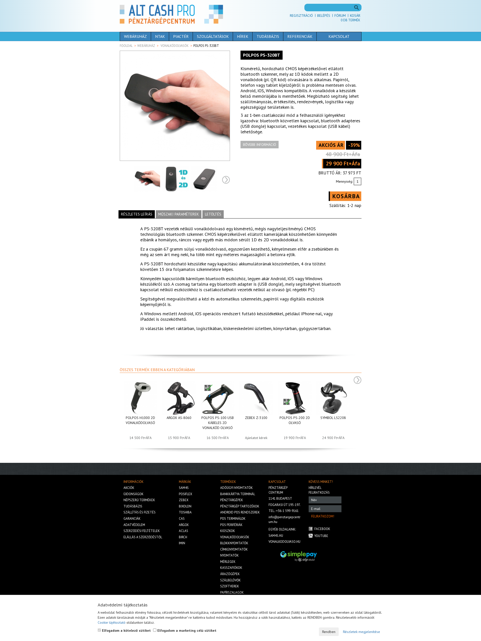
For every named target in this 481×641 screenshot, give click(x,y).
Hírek (242, 36)
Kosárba (346, 196)
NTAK (160, 36)
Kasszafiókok (231, 568)
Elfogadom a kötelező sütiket (126, 630)
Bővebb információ (259, 144)
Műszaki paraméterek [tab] (178, 214)
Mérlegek (227, 562)
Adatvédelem (134, 525)
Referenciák (299, 36)
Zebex (183, 500)
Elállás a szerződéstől (143, 537)
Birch (183, 537)
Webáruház (135, 36)
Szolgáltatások (213, 36)
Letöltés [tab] (213, 214)
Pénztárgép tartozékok (239, 506)
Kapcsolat (338, 36)
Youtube (321, 536)
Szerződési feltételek (142, 531)
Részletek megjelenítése (361, 631)
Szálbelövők (230, 580)
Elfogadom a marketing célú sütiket (186, 630)
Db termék (350, 20)
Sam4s (184, 488)
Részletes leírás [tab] (136, 214)
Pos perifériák (231, 525)
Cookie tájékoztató (112, 622)
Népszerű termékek (139, 500)
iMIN (182, 543)
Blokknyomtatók (234, 543)
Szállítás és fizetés (140, 512)
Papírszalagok (232, 592)
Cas (182, 518)
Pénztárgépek (231, 500)
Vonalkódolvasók (175, 46)
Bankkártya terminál (237, 494)
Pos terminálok (233, 518)
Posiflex (185, 494)
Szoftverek (229, 586)
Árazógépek (230, 574)
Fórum (340, 15)
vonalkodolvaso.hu (284, 542)
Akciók (129, 488)
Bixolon (185, 506)
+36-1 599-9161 (287, 511)
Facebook (322, 529)
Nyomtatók (229, 555)
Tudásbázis (268, 36)
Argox (184, 525)
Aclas (183, 531)
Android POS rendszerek (240, 512)
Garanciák (132, 518)
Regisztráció (301, 15)
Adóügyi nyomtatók (236, 488)
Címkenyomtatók (234, 549)
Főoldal (126, 46)
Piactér (181, 36)
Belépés (323, 15)
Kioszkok (227, 531)
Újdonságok (134, 494)
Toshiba (185, 512)
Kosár (355, 15)
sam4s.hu (276, 535)
